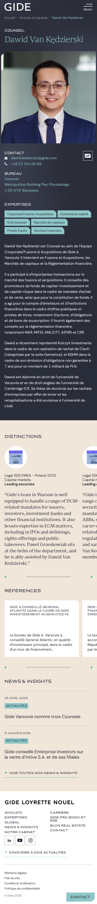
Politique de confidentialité (22, 888)
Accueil (10, 17)
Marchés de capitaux (49, 222)
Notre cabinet (20, 832)
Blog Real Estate (67, 825)
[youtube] (20, 840)
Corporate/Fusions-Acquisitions (30, 214)
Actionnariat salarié (74, 214)
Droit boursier (17, 222)
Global (12, 822)
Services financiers (47, 231)
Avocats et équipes (34, 17)
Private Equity (17, 231)
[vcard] (87, 156)
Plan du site (12, 878)
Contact (80, 897)
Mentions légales (16, 873)
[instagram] (30, 840)
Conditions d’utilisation (20, 883)
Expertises (16, 817)
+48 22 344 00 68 (26, 164)
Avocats (13, 812)
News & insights (21, 827)
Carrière (59, 812)
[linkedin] (9, 840)
